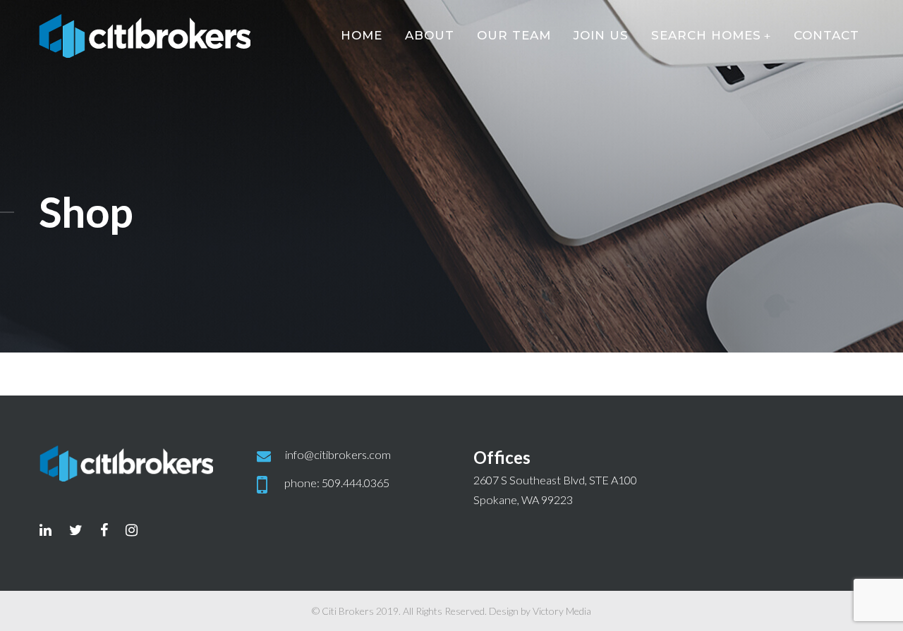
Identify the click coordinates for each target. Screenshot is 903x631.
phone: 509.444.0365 (336, 482)
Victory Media (562, 611)
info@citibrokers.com (338, 454)
